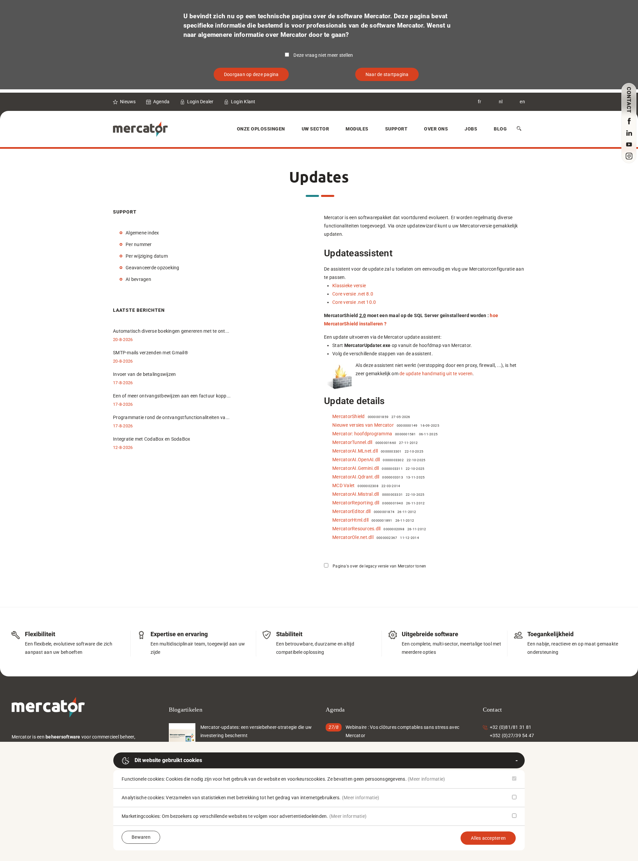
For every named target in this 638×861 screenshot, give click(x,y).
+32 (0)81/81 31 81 (511, 727)
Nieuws (128, 101)
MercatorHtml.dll (350, 520)
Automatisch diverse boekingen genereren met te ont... (171, 331)
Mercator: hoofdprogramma (362, 433)
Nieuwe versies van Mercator (363, 425)
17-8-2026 (123, 382)
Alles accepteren (488, 838)
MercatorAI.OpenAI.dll (356, 459)
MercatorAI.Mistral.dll (355, 494)
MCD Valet (343, 485)
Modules (357, 128)
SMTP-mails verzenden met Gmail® (150, 352)
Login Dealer (200, 101)
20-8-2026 (123, 339)
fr (479, 101)
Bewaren (141, 837)
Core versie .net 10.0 (354, 302)
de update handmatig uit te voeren (436, 373)
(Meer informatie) (426, 779)
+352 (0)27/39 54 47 (512, 735)
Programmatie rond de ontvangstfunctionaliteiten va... (171, 417)
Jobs (471, 128)
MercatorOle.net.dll (352, 537)
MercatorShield (348, 416)
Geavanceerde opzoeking (152, 267)
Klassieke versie (349, 285)
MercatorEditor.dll (351, 511)
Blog (500, 128)
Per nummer (139, 244)
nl (501, 101)
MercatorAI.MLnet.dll (355, 451)
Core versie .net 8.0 (352, 294)
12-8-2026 (123, 447)
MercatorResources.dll (356, 528)
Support (396, 128)
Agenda (161, 101)
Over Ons (436, 128)
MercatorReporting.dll (355, 502)
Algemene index (142, 232)
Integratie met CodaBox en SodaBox (151, 439)
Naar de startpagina (387, 74)
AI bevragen (138, 279)
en (522, 101)
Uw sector (315, 128)
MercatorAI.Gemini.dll (355, 468)
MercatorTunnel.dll (352, 442)
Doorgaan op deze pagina (251, 74)
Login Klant (243, 101)
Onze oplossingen (261, 128)
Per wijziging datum (147, 256)
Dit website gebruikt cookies (168, 760)
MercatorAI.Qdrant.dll (355, 476)
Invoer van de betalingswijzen (144, 374)
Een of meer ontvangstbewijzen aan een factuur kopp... (172, 395)
